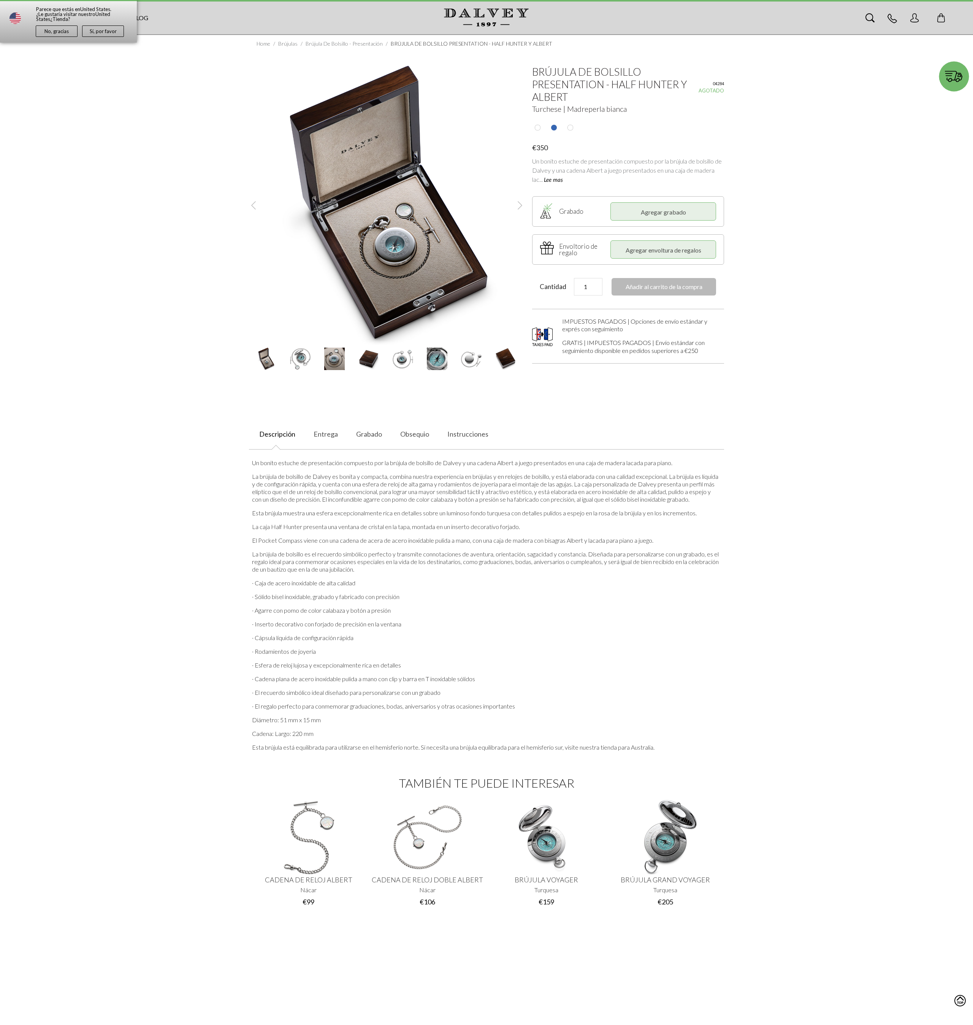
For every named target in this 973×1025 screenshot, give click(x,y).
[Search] (870, 18)
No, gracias (56, 31)
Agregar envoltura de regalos (663, 250)
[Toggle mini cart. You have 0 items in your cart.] (941, 18)
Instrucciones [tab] (467, 434)
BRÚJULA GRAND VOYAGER (665, 880)
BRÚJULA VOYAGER (546, 880)
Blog (140, 17)
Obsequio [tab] (414, 434)
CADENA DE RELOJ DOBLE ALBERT (427, 880)
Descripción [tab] (277, 434)
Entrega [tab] (326, 434)
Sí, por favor (103, 31)
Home (263, 43)
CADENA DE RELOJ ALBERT (308, 880)
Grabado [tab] (369, 434)
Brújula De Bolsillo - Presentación (344, 43)
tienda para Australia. (627, 747)
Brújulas (288, 43)
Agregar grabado (663, 212)
